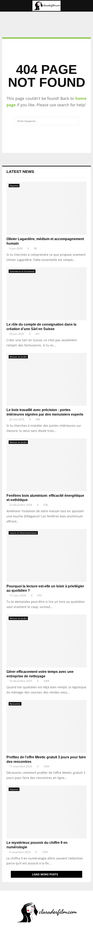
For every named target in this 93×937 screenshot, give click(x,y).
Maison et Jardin (18, 356)
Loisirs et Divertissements (23, 532)
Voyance (14, 185)
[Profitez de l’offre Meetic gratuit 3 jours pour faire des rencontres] (46, 726)
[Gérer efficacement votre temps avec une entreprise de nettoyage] (46, 640)
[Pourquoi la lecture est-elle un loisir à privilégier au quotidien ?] (46, 555)
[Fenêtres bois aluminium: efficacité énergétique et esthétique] (46, 464)
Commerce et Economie (22, 271)
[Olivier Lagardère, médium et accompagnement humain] (46, 208)
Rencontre (15, 703)
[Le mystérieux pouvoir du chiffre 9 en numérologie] (46, 811)
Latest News (20, 171)
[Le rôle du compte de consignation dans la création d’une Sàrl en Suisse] (46, 293)
